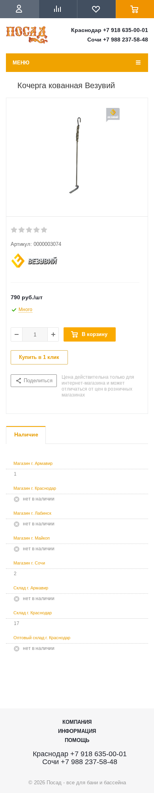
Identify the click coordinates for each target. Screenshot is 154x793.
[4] (37, 230)
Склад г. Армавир (30, 587)
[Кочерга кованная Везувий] (77, 159)
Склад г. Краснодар (32, 612)
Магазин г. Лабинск (32, 513)
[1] (14, 230)
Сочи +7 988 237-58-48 (117, 39)
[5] (44, 230)
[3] (29, 230)
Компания (77, 722)
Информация (77, 731)
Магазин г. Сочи (29, 563)
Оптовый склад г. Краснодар (41, 637)
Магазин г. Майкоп (31, 538)
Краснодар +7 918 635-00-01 (109, 30)
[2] (22, 230)
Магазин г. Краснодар (34, 488)
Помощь (77, 740)
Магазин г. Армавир (33, 463)
